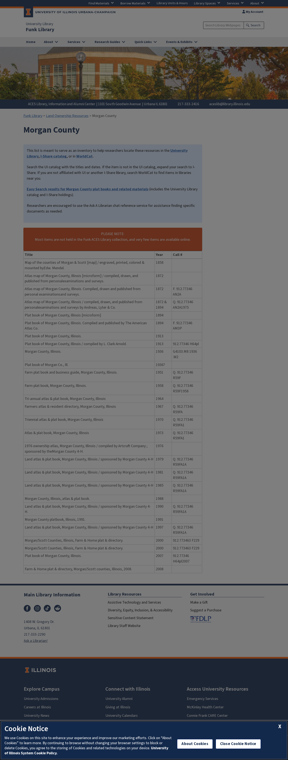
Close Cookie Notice (238, 744)
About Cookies (195, 744)
